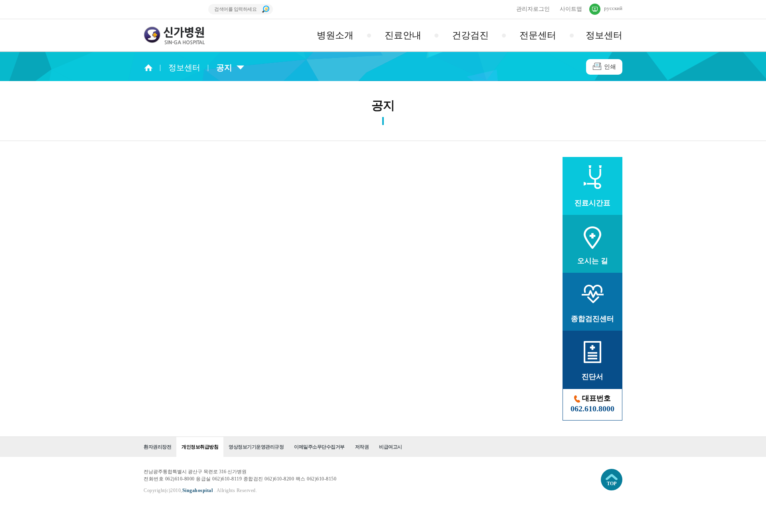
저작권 (362, 447)
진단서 (592, 377)
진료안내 (403, 35)
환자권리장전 (157, 447)
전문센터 (537, 35)
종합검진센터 (592, 319)
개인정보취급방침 (200, 447)
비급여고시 (390, 447)
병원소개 (335, 35)
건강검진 (470, 35)
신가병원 (174, 35)
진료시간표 (592, 203)
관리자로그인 (533, 9)
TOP (611, 483)
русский (613, 8)
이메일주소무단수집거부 (319, 447)
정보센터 (604, 35)
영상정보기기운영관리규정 (256, 447)
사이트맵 (571, 9)
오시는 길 (592, 261)
